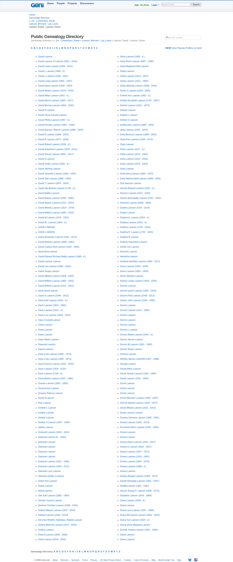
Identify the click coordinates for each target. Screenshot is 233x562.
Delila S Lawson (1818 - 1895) (135, 90)
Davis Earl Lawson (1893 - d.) (53, 300)
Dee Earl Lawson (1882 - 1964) (53, 495)
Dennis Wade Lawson (131, 349)
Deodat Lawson (128, 364)
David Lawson (45, 56)
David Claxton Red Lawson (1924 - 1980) (58, 247)
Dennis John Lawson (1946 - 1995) (137, 300)
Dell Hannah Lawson (130, 183)
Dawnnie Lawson (47, 344)
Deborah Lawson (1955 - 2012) (53, 466)
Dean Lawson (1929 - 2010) (52, 369)
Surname (75, 560)
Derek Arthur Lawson (130, 369)
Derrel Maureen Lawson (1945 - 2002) (139, 398)
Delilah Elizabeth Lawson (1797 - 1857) (139, 100)
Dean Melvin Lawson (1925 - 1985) (55, 378)
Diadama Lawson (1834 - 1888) (136, 495)
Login (154, 5)
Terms (85, 560)
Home (50, 3)
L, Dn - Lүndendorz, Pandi (42, 21)
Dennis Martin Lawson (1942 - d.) (136, 334)
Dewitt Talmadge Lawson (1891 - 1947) (139, 481)
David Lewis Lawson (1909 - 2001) (55, 66)
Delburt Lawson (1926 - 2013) (53, 515)
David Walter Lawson (48, 193)
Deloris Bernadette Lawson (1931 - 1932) (140, 198)
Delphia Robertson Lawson (133, 242)
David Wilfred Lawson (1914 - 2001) (56, 286)
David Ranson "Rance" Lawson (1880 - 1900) (60, 130)
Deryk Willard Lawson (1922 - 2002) (138, 408)
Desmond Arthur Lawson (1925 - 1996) (139, 427)
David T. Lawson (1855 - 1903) (53, 183)
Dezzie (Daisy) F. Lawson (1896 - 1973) (139, 491)
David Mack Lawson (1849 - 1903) (55, 85)
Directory (64, 560)
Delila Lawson (127, 71)
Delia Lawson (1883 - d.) (132, 56)
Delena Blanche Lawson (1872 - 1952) (57, 525)
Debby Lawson (45, 427)
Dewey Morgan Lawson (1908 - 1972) (139, 476)
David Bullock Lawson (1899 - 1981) (56, 242)
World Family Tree (166, 560)
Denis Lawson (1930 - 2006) (134, 266)
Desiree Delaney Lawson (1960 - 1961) (139, 417)
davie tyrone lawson (48, 290)
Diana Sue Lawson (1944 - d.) (135, 520)
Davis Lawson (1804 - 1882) (52, 305)
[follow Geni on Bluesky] (189, 560)
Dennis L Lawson (128, 329)
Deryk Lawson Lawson (131, 412)
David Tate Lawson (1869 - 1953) (54, 178)
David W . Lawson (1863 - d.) (52, 222)
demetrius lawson (129, 256)
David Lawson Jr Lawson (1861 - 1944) (57, 61)
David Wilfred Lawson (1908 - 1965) (56, 276)
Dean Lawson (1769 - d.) (50, 373)
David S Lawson (46, 159)
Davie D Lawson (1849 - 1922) (53, 295)
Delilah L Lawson (128, 115)
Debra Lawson (45, 486)
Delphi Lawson (127, 212)
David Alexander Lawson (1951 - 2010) (57, 237)
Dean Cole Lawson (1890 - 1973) (54, 354)
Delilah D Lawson (129, 120)
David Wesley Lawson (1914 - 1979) (56, 207)
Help (179, 560)
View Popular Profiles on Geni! (183, 48)
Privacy (93, 560)
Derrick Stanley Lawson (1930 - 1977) (139, 403)
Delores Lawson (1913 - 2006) (135, 193)
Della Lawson (127, 144)
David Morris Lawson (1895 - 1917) (55, 100)
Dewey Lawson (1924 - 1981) (134, 456)
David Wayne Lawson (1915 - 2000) (56, 203)
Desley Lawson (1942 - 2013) (134, 422)
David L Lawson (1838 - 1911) (53, 76)
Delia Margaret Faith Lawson (134, 66)
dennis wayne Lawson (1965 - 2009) (138, 290)
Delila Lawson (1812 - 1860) (134, 81)
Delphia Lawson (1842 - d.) (133, 222)
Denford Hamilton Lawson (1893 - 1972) (140, 261)
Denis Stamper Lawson (131, 276)
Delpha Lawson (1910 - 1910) (135, 207)
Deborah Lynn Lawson (49, 471)
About (55, 560)
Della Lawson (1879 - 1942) (134, 154)
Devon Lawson (127, 437)
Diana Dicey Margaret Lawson (135, 525)
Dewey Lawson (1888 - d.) (133, 466)
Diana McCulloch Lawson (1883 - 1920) (140, 515)
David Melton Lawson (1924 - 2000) (56, 90)
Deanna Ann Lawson (48, 388)
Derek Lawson (127, 383)
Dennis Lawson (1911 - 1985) (134, 310)
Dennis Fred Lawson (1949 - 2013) (137, 295)
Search (196, 4)
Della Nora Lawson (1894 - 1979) (136, 173)
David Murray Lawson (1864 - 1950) (56, 105)
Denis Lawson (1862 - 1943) (134, 271)
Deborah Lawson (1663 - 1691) (53, 432)
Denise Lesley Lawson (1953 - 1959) (138, 281)
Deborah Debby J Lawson (51, 476)
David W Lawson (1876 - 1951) (53, 217)
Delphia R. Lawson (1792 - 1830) (136, 232)
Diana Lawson (127, 505)
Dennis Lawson (128, 305)
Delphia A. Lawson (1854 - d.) (134, 217)
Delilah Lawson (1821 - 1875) (135, 105)
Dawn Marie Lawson (48, 339)
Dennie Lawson (128, 286)
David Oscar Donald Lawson (52, 115)
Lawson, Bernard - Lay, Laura (43, 24)
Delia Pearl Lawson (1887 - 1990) (137, 61)
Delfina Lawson (46, 530)
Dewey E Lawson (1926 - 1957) (135, 446)
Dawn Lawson (45, 325)
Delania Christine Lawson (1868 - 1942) (58, 505)
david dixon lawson (47, 251)
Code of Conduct (141, 560)
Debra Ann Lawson (47, 481)
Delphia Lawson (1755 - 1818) (135, 227)
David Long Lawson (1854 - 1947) (55, 81)
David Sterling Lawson (49, 168)
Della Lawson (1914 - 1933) (134, 159)
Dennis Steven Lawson (131, 339)
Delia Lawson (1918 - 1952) (52, 539)
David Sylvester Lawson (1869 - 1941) (57, 173)
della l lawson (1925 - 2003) (134, 130)
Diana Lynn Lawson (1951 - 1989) (137, 510)
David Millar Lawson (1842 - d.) (53, 95)
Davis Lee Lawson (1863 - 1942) (54, 315)
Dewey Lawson (127, 471)
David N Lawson (46, 110)
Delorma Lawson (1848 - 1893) (135, 203)
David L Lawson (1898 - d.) (51, 71)
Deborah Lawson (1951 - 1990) (53, 461)
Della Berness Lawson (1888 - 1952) (138, 134)
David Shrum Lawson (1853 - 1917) (56, 154)
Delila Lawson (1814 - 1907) (134, 76)
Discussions (87, 3)
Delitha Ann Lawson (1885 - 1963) (137, 125)
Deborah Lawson (46, 442)
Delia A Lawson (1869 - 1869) (53, 534)
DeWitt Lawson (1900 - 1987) (134, 486)
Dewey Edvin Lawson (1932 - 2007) (138, 442)
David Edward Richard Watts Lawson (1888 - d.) (62, 256)
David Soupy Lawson (48, 271)
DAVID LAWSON (46, 227)
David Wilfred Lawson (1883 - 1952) (56, 212)
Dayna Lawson (45, 349)
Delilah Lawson (128, 110)
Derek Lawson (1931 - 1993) (134, 378)
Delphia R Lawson (129, 237)
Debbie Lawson (46, 412)
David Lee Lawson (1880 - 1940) (54, 266)
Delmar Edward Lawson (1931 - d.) (137, 188)
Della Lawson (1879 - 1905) (134, 164)
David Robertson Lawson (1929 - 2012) (57, 149)
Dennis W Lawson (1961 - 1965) (136, 344)
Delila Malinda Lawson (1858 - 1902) (138, 85)
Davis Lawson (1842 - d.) (50, 310)
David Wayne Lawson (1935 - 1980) (56, 198)
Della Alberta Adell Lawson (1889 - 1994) (140, 178)
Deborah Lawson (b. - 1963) (52, 437)
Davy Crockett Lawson (49, 320)
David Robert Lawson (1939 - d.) (54, 144)
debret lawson (45, 491)
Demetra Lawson (128, 251)
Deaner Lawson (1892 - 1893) (53, 383)
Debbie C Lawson (47, 408)
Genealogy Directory (39, 18)
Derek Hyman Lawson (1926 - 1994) (138, 373)
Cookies (127, 560)
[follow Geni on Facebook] (195, 560)
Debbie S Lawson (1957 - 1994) (54, 422)
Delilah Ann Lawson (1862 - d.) (135, 95)
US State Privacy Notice (110, 560)
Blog (153, 560)
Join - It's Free (141, 5)
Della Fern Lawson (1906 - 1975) (136, 139)
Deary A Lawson (46, 398)
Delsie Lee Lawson (129, 247)
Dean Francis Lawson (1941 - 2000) (56, 364)
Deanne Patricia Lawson (50, 393)
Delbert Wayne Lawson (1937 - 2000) (56, 510)
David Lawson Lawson (49, 261)
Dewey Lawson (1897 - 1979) (134, 461)
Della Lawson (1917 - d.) (132, 149)
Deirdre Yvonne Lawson (50, 500)
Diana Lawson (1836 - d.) (132, 500)
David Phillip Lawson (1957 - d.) (54, 120)
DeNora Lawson (128, 354)
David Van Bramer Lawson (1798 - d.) (56, 188)
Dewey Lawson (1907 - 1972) (134, 451)
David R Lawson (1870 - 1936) (53, 139)
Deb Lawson (44, 403)
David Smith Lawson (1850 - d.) (53, 164)
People (61, 3)
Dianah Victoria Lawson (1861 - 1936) (139, 530)
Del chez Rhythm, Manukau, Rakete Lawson (60, 520)
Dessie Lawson (127, 432)
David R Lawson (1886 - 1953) (53, 134)
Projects (72, 3)
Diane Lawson (127, 534)
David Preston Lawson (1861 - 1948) (56, 125)
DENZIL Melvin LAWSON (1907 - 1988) (139, 359)
